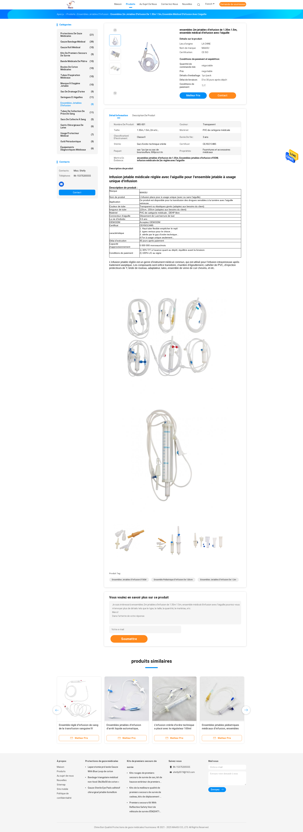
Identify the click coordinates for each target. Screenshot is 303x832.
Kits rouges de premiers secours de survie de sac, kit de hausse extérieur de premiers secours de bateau (145, 778)
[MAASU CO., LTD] (71, 5)
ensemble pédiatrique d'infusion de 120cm (173, 580)
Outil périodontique (77, 141)
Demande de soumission (232, 4)
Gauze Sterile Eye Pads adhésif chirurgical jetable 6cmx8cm (104, 790)
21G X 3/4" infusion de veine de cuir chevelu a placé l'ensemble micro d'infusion (76, 728)
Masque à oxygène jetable (77, 84)
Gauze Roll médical (77, 47)
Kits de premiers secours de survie (77, 54)
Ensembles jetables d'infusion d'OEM (129, 580)
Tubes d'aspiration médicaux (77, 76)
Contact (77, 192)
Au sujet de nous (65, 776)
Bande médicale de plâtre (77, 61)
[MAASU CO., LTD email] (61, 183)
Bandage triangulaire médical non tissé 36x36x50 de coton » (103, 779)
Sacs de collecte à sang (77, 119)
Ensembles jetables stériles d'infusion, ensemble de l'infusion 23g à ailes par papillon (126, 728)
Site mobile (62, 789)
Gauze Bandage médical (77, 41)
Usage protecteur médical (77, 134)
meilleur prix (193, 95)
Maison (60, 767)
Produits (61, 771)
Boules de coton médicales (77, 68)
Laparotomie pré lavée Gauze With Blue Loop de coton (103, 769)
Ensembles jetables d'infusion (77, 104)
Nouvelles (62, 780)
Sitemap (61, 784)
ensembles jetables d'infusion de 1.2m (218, 580)
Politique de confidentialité (64, 795)
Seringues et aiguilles (77, 97)
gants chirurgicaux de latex (77, 126)
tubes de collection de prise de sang (77, 112)
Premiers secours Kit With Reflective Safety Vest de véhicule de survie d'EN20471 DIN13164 (144, 807)
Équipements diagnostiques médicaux (77, 148)
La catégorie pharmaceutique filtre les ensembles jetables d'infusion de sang (174, 728)
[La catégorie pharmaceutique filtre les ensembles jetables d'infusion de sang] (174, 699)
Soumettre (129, 639)
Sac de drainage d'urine (77, 91)
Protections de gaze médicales (77, 34)
